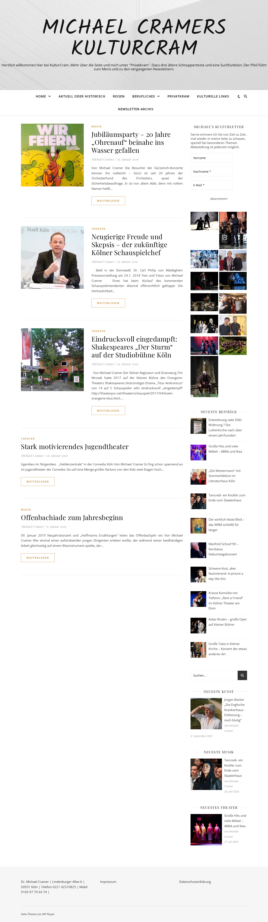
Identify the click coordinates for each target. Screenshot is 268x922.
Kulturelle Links (213, 96)
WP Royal (48, 914)
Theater (98, 229)
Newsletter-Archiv (135, 109)
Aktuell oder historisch (82, 96)
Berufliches (143, 96)
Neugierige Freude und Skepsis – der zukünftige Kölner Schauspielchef (129, 244)
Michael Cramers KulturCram (134, 39)
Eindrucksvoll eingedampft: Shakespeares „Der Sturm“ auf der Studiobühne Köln (134, 346)
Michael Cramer (102, 159)
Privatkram (178, 96)
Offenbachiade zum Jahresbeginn (72, 517)
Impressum (108, 882)
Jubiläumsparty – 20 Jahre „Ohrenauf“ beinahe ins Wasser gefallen (131, 142)
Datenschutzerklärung (195, 882)
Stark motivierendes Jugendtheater (75, 446)
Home (41, 96)
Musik (96, 126)
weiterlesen (108, 201)
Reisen (119, 96)
